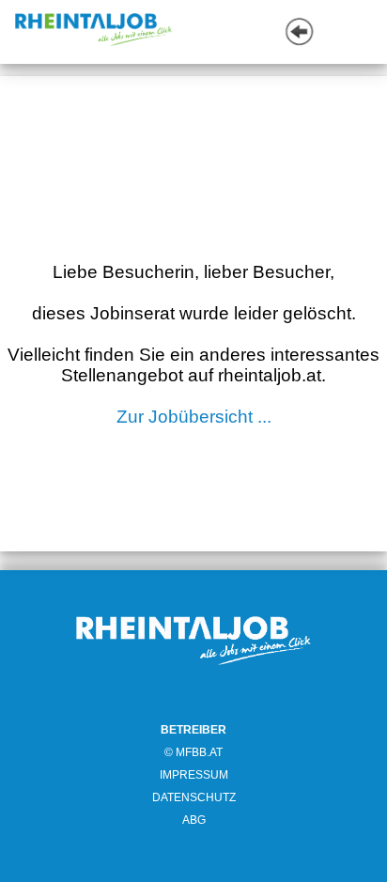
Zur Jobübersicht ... (193, 416)
